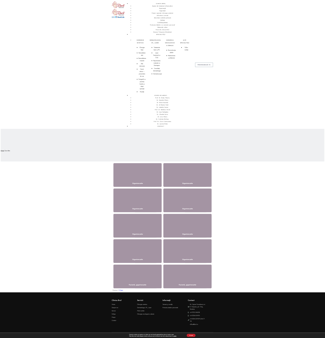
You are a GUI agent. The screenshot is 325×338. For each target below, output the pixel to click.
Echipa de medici (161, 95)
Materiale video (163, 27)
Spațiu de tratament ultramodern (162, 6)
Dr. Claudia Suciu (162, 114)
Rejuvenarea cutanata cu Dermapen (156, 63)
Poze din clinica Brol (162, 30)
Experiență (162, 8)
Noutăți (142, 92)
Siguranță (162, 11)
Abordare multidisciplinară (162, 18)
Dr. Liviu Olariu (162, 117)
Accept (191, 335)
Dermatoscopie (157, 74)
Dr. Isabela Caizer (162, 107)
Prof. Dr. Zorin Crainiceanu (162, 121)
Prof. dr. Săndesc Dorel (162, 110)
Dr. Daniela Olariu (162, 100)
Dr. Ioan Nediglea (162, 112)
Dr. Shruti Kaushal (162, 102)
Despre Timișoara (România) (162, 32)
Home (2, 151)
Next (121, 290)
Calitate (162, 20)
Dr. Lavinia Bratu (162, 124)
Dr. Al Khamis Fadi (162, 105)
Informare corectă (162, 15)
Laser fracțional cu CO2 (156, 55)
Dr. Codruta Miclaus (162, 119)
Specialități (160, 34)
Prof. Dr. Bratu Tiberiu (162, 98)
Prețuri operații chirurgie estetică (162, 13)
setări (174, 336)
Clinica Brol (161, 3)
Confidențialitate (162, 23)
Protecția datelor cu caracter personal (162, 25)
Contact (160, 126)
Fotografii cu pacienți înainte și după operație (142, 84)
